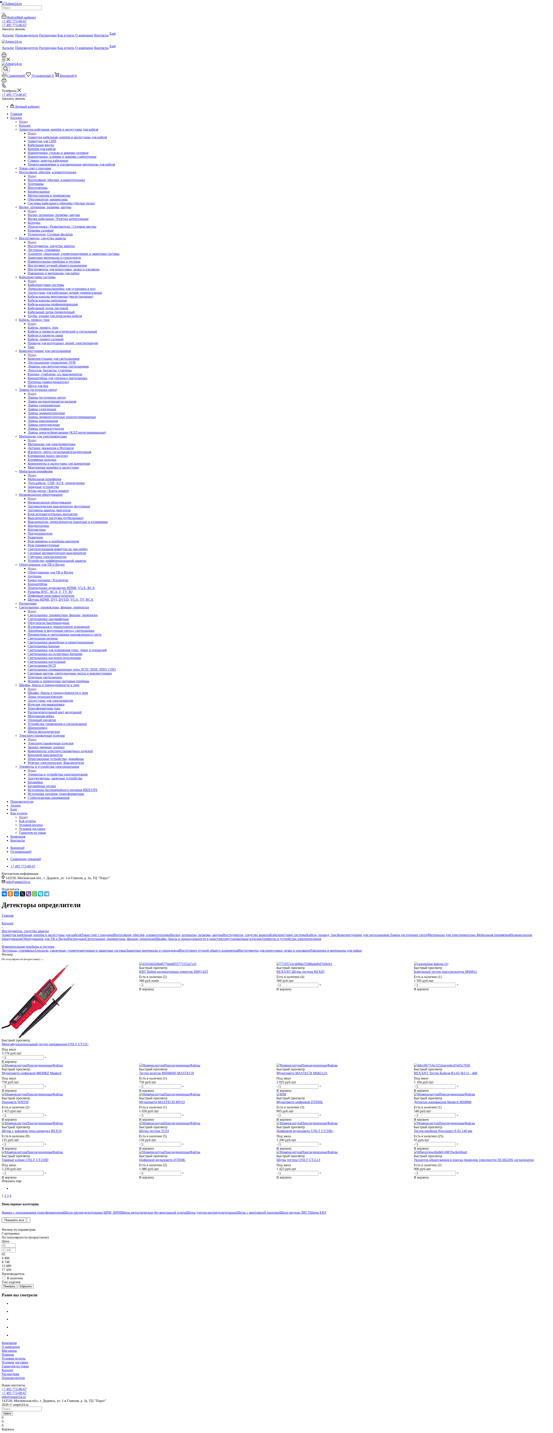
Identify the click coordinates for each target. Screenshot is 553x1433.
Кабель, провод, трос (43, 327)
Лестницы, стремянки (18, 950)
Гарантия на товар (15, 1366)
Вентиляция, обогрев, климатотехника (56, 180)
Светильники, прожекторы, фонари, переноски (63, 615)
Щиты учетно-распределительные (211, 1212)
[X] (22, 893)
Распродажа (76, 939)
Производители (13, 1378)
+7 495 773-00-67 (14, 21)
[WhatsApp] (34, 893)
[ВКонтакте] (4, 893)
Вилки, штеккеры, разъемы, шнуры (54, 215)
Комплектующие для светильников (53, 358)
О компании (11, 1347)
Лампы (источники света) (47, 397)
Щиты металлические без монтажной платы (153, 1212)
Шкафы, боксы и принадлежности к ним (58, 693)
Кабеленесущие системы (46, 285)
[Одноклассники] (10, 893)
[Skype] (40, 893)
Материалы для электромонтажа (51, 444)
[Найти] (3, 13)
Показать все (14, 1220)
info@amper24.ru (18, 882)
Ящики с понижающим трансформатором (33, 1212)
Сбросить (26, 1286)
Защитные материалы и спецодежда (152, 950)
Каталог (25, 125)
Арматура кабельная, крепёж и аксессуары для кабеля (67, 137)
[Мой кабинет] (4, 55)
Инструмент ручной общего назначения (208, 950)
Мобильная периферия (44, 479)
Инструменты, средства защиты (51, 246)
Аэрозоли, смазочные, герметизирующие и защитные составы (80, 950)
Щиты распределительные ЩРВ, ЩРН (92, 1212)
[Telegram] (46, 893)
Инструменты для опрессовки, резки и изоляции (274, 950)
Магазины (9, 1350)
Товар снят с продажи (97, 935)
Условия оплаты (13, 1358)
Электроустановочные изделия (50, 743)
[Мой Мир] (16, 893)
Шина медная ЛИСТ (295, 1212)
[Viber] (28, 893)
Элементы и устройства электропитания (57, 774)
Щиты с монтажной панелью (258, 1212)
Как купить (27, 821)
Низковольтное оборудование (49, 502)
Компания (9, 1343)
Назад (23, 121)
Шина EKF (318, 1212)
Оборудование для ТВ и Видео (50, 572)
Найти (7, 1413)
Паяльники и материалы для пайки (336, 950)
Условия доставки (15, 1362)
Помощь (8, 1354)
